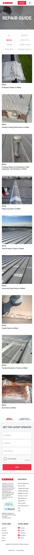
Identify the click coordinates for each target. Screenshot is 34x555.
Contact (22, 3)
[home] (9, 3)
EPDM (9, 45)
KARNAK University (23, 493)
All (9, 35)
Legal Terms (11, 550)
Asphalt (24, 35)
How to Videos (22, 503)
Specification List (22, 498)
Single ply (24, 40)
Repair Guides (21, 500)
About (3, 538)
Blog (19, 510)
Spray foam (24, 45)
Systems (4, 528)
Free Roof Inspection (23, 505)
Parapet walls (24, 49)
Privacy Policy (20, 550)
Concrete (9, 49)
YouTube (22, 528)
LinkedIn (22, 530)
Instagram (23, 535)
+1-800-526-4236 (6, 518)
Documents (5, 533)
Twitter (22, 538)
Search (4, 540)
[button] (30, 3)
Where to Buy (21, 486)
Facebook (22, 533)
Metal (9, 40)
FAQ (19, 508)
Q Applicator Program (23, 488)
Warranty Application (23, 483)
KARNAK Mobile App (23, 491)
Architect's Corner (22, 496)
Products (4, 530)
